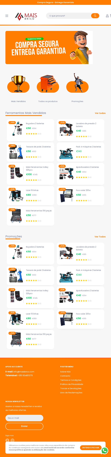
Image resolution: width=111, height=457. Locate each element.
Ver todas (100, 113)
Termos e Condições (70, 380)
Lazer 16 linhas (32, 190)
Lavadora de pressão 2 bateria (86, 125)
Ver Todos (100, 236)
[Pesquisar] (95, 15)
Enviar (24, 426)
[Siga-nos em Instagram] (12, 440)
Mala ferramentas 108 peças (39, 210)
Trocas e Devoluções (70, 388)
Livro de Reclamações (71, 392)
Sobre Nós (65, 371)
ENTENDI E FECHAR (90, 447)
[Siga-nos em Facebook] (7, 440)
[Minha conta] (107, 15)
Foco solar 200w (83, 190)
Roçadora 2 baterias (35, 123)
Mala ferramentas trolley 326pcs (37, 168)
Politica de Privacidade (71, 384)
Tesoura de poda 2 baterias (38, 146)
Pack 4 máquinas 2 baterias (88, 146)
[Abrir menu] (6, 16)
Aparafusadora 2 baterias (87, 167)
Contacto (65, 375)
